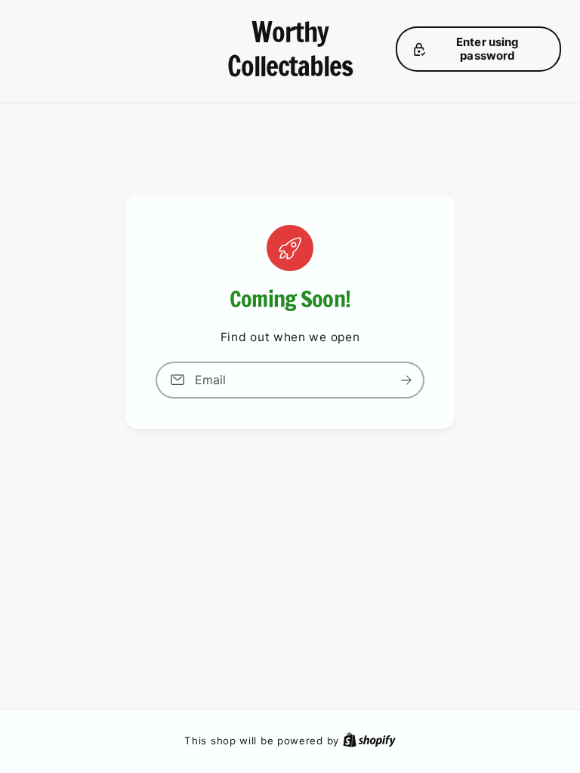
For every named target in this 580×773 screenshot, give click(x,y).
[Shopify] (369, 741)
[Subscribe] (406, 380)
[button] (478, 49)
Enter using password (488, 49)
